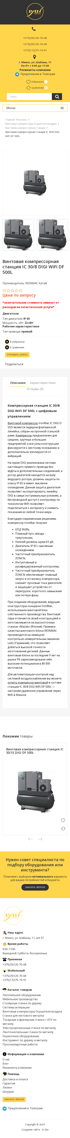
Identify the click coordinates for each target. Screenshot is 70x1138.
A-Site (45, 1129)
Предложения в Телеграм (37, 74)
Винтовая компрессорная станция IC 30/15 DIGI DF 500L (35, 750)
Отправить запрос (17, 354)
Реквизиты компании (17, 1068)
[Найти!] (57, 96)
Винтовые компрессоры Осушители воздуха (32, 1011)
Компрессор (24, 435)
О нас (6, 1059)
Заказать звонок (14, 1099)
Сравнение (38, 87)
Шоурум (8, 1091)
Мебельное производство (20, 999)
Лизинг (7, 1087)
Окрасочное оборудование (21, 1036)
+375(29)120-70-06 (35, 44)
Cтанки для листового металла (23, 1015)
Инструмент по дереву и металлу (25, 1040)
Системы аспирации (16, 1007)
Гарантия (9, 1083)
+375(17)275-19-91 (35, 50)
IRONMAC (10, 760)
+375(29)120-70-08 (35, 38)
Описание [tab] (18, 383)
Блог (6, 1063)
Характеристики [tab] (43, 383)
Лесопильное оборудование (22, 995)
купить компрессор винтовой (28, 682)
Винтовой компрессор (23, 423)
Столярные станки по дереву (22, 1003)
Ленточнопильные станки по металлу (28, 1032)
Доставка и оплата (15, 1079)
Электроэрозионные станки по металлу (29, 1028)
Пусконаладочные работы (20, 1044)
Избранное (37, 81)
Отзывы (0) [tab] (35, 389)
